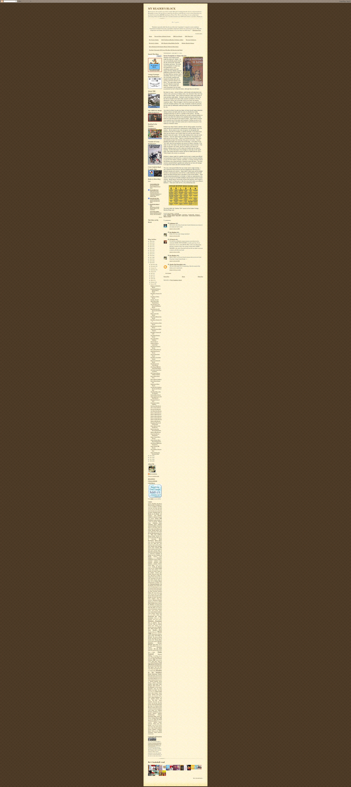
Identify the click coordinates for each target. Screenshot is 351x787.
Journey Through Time (157, 606)
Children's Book (158, 561)
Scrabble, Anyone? (155, 299)
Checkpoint (150, 561)
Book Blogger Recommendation (155, 542)
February (153, 282)
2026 (151, 241)
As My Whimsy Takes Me (156, 527)
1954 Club (157, 509)
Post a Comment (168, 273)
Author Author (151, 528)
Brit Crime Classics (155, 552)
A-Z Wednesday (155, 517)
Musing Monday (151, 635)
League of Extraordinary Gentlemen (155, 609)
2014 (151, 262)
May (152, 277)
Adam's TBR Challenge (155, 519)
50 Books (150, 512)
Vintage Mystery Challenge (155, 710)
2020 (151, 252)
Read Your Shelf (155, 668)
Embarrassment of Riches (153, 582)
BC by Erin (151, 533)
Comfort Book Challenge (153, 569)
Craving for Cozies (152, 571)
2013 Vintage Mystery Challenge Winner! (155, 373)
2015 (151, 261)
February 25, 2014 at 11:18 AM (175, 270)
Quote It (160, 661)
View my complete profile (153, 476)
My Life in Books (157, 637)
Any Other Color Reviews (156, 411)
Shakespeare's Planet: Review (155, 384)
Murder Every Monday (157, 634)
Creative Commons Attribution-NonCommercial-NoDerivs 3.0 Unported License (154, 744)
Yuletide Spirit (150, 733)
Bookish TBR (158, 547)
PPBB (154, 660)
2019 (151, 253)
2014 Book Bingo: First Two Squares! (156, 392)
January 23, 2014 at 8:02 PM (175, 261)
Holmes (149, 601)
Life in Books (151, 614)
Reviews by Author (153, 43)
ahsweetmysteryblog (154, 198)
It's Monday (151, 604)
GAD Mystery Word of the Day (155, 594)
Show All (160, 217)
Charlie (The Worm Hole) (176, 264)
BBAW (160, 531)
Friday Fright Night (158, 592)
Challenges (151, 559)
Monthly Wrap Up (152, 631)
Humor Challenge (158, 603)
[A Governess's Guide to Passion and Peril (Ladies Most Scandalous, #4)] (193, 769)
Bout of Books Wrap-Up (156, 349)
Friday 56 (150, 593)
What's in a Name (152, 721)
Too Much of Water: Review (155, 297)
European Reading (155, 584)
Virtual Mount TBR (156, 718)
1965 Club (156, 511)
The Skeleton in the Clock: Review (155, 364)
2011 (151, 459)
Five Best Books (154, 587)
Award (155, 528)
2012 (151, 457)
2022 (151, 248)
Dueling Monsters (154, 579)
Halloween (150, 600)
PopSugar (150, 660)
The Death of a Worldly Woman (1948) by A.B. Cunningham (154, 208)
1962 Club (152, 511)
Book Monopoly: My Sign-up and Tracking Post (156, 310)
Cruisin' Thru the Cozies (153, 574)
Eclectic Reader (158, 581)
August (152, 271)
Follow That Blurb (155, 589)
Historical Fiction (157, 600)
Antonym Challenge (152, 526)
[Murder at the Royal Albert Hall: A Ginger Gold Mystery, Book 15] (200, 769)
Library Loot (159, 613)
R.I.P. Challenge (155, 663)
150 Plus (159, 506)
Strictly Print (158, 691)
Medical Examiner (155, 621)
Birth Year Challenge (156, 534)
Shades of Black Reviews (156, 414)
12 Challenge (158, 505)
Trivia (154, 706)
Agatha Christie (157, 520)
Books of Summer (151, 549)
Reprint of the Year (158, 677)
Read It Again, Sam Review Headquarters (156, 429)
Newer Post (166, 276)
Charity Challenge (158, 559)
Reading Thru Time (156, 675)
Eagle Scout (153, 581)
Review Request (154, 678)
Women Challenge (152, 729)
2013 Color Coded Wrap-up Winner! (156, 370)
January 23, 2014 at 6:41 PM (175, 236)
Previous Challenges (191, 40)
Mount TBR (178, 215)
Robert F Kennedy (151, 679)
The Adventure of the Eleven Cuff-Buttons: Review (156, 306)
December (153, 264)
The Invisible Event (154, 190)
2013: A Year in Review (156, 407)
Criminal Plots (158, 572)
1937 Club (155, 508)
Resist (149, 678)
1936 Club (150, 508)
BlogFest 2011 (159, 536)
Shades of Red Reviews (155, 421)
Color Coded (158, 568)
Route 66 (157, 679)
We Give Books (150, 719)
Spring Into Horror (158, 688)
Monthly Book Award (152, 627)
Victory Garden (151, 710)
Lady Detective (159, 607)
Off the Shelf (158, 648)
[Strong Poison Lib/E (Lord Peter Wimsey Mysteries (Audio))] (164, 769)
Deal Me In (153, 575)
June (152, 275)
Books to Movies (158, 549)
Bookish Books (151, 547)
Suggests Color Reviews (156, 409)
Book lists (156, 543)
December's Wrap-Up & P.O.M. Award (156, 423)
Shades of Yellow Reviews (156, 419)
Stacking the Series (152, 690)
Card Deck (154, 555)
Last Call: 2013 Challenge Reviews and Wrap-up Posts (156, 388)
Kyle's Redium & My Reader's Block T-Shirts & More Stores (164, 46)
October (152, 268)
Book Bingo (158, 540)
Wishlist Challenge (158, 728)
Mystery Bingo (158, 639)
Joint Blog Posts (150, 606)
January (152, 284)
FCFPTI (149, 587)
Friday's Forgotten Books (152, 594)
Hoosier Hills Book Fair (155, 601)
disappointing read (154, 578)
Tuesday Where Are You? (157, 707)
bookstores (155, 550)
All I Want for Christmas (155, 520)
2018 (151, 255)
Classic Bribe (151, 565)
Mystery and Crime (152, 638)
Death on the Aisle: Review (155, 314)
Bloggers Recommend (152, 537)
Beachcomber (157, 533)
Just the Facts (151, 607)
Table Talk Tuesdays (155, 695)
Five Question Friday (152, 588)
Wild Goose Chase (151, 726)
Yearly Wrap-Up (158, 732)
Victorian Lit (150, 708)
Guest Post (159, 598)
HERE (152, 499)
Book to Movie (155, 544)
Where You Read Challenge (157, 725)
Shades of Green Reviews (156, 417)
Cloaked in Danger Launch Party (155, 344)
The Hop (154, 700)
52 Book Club (156, 512)
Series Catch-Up (156, 685)
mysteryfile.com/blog (154, 211)
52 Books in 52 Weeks (155, 513)
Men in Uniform (157, 624)
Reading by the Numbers (155, 671)
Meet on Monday (152, 622)
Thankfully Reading (155, 698)
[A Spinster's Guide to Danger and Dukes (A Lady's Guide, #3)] (196, 769)
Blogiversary (154, 539)
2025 (151, 243)
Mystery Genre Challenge (152, 641)
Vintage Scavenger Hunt (155, 715)
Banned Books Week (155, 531)
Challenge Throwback (155, 558)
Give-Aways (159, 597)
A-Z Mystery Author (155, 516)
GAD (158, 594)
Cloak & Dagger (157, 566)
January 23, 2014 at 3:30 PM (175, 228)
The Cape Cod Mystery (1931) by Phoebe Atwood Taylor (155, 187)
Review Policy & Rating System (162, 36)
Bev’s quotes (175, 22)
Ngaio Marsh (153, 645)
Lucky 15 (156, 617)
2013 (151, 455)
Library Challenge (155, 610)
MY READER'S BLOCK (162, 8)
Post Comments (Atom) (176, 280)
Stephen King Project (151, 691)
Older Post (200, 276)
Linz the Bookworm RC (155, 615)
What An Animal (158, 719)
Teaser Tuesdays (155, 697)
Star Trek (160, 690)
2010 (151, 461)
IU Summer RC (158, 604)
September (153, 269)
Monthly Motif (157, 630)
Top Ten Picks (154, 703)
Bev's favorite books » (198, 778)
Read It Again (154, 664)
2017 (151, 257)
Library (149, 610)
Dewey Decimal (155, 576)
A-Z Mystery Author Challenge (155, 403)
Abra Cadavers (151, 518)
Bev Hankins (153, 474)
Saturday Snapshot (154, 681)
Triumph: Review (154, 341)
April (152, 278)
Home (150, 36)
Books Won (150, 550)
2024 (151, 245)
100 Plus (154, 503)
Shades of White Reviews (156, 412)
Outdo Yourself (185, 215)
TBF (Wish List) (189, 36)
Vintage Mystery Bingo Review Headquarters (156, 440)
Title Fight (155, 701)
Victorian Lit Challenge (157, 708)
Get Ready (154, 597)
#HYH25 (149, 503)
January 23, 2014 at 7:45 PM (175, 252)
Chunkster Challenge (157, 563)
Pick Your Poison (157, 658)
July (152, 273)
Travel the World (155, 704)
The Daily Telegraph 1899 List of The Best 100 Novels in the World (165, 50)
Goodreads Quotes (198, 33)
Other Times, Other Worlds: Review (155, 302)
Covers (160, 569)
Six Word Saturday (158, 687)
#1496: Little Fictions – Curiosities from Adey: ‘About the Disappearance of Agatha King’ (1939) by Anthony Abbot (155, 194)
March (152, 280)
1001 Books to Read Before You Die (170, 43)
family (155, 585)
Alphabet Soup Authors (155, 524)
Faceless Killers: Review (156, 395)
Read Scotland (154, 665)
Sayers (160, 681)
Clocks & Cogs (151, 568)
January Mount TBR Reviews (155, 447)
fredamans (172, 223)
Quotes (149, 663)
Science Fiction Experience (155, 682)
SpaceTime (150, 688)
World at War (155, 731)
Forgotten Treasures (157, 591)
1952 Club (153, 509)
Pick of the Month (155, 657)
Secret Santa (155, 684)
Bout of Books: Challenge (156, 379)
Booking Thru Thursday (156, 546)
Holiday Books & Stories (188, 43)
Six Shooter (151, 687)
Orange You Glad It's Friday (153, 650)
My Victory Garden (154, 40)
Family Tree (159, 585)
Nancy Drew (155, 644)
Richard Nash (160, 678)
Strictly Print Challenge (153, 693)
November (153, 266)
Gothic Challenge (151, 598)
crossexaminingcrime (154, 184)
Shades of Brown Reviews (156, 416)
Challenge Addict (157, 556)
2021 (151, 250)
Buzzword (152, 553)
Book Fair (150, 543)
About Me (160, 517)
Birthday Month (151, 536)
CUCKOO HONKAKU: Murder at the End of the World (155, 201)
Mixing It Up (158, 625)
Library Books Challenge (156, 611)
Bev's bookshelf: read (156, 762)
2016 (151, 259)
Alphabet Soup (157, 523)
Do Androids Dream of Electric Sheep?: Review (155, 290)
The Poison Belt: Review (156, 406)
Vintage (156, 710)
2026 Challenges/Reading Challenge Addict (172, 40)
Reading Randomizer (152, 674)
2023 (151, 246)
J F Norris (172, 239)
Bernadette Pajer (197, 30)
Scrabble (150, 684)
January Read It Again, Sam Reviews (155, 426)
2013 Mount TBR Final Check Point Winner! (156, 367)
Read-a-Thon (153, 670)
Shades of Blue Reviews (156, 432)
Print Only (154, 661)
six (161, 685)
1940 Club (160, 508)
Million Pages (151, 625)
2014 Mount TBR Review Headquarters (156, 443)
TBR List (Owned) (177, 36)
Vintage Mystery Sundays (155, 712)
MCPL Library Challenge (157, 619)
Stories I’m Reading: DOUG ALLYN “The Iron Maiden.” (155, 213)
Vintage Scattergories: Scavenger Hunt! (155, 453)
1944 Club (149, 509)
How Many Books (171, 215)
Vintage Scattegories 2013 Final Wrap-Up (156, 397)
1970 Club (160, 511)
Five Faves (160, 587)
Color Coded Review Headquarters (155, 434)
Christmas (150, 562)
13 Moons (154, 506)
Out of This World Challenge (154, 339)
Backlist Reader (155, 530)
